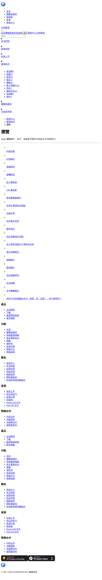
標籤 (8, 341)
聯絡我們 (10, 374)
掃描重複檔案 (12, 335)
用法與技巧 (11, 394)
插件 (9, 97)
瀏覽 (9, 83)
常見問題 (5, 41)
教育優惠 (10, 318)
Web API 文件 (12, 405)
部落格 (9, 400)
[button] (51, 36)
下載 (8, 312)
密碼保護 (10, 352)
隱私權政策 (11, 377)
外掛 (8, 329)
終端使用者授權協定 (16, 380)
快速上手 (5, 56)
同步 (9, 88)
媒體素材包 (11, 425)
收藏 (9, 74)
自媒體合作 (11, 422)
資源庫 (10, 71)
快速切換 (10, 346)
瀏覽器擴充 (6, 104)
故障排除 (5, 49)
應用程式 (5, 64)
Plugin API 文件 (13, 402)
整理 (9, 77)
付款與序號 (6, 111)
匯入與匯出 (12, 85)
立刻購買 (10, 310)
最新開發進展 (12, 315)
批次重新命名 (12, 338)
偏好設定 (11, 91)
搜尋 (9, 80)
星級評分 (10, 349)
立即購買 (5, 27)
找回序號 (10, 371)
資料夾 (9, 343)
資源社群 (10, 397)
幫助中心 (10, 119)
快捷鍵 (10, 94)
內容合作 (10, 417)
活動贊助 (10, 419)
